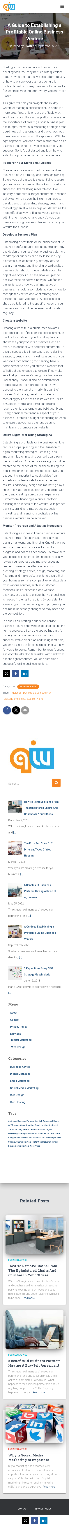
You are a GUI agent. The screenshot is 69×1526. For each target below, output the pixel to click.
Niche (40, 698)
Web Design (18, 1047)
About (13, 1012)
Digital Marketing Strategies (19, 698)
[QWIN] (10, 6)
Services (15, 1033)
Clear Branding (27, 1125)
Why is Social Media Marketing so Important (28, 1457)
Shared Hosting (23, 1142)
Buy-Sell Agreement (44, 1121)
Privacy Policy (18, 1026)
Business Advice (28, 687)
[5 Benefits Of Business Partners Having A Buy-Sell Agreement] (34, 1329)
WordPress (34, 1146)
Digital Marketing (21, 1039)
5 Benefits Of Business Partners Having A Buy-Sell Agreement (34, 1363)
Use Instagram (45, 1142)
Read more (28, 1297)
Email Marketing (20, 1080)
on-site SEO (35, 1138)
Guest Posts (43, 1133)
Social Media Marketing (24, 1088)
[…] (15, 832)
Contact (14, 1019)
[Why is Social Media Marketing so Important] (34, 1423)
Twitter (34, 1142)
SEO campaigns (49, 1138)
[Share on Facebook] (15, 673)
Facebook (33, 1133)
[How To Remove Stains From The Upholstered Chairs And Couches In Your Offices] (34, 1234)
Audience (16, 692)
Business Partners (25, 1121)
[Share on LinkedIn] (25, 673)
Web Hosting (17, 1102)
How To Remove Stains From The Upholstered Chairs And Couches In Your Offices (32, 1270)
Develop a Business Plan (37, 692)
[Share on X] (6, 673)
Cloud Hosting (41, 1125)
